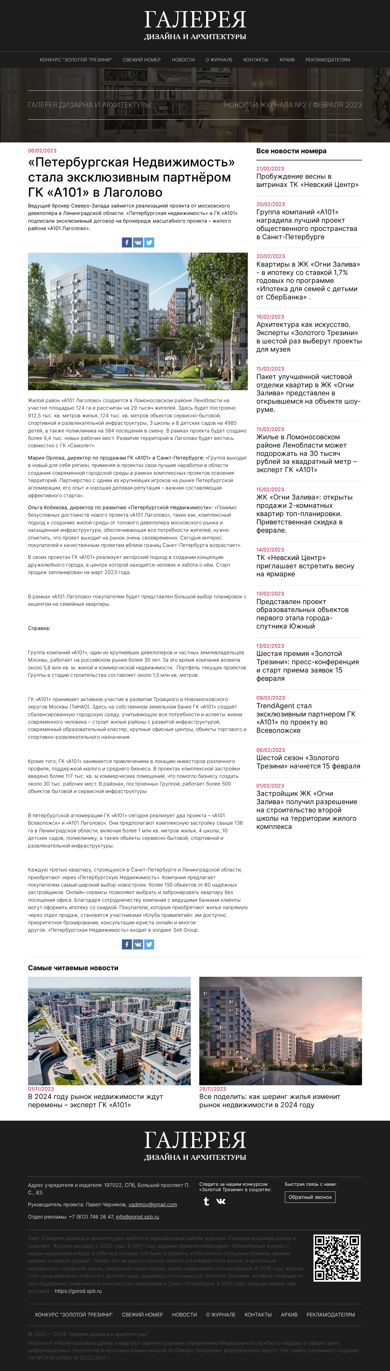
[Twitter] (149, 242)
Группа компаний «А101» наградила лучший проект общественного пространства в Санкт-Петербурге (306, 224)
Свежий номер (142, 60)
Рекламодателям (327, 60)
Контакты (256, 60)
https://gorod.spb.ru (78, 1291)
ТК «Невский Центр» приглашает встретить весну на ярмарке (305, 565)
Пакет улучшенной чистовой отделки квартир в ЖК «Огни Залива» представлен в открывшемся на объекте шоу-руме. (308, 393)
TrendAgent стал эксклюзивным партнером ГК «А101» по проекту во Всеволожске (306, 718)
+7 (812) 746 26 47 (91, 1217)
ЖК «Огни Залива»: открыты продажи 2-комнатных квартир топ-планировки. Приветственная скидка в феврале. (304, 513)
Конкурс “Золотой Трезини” (76, 60)
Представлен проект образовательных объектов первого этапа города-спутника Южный (302, 613)
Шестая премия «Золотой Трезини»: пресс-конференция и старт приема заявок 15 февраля (307, 665)
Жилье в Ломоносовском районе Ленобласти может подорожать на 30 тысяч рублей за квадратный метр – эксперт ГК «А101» (306, 453)
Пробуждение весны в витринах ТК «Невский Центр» (307, 180)
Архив (287, 60)
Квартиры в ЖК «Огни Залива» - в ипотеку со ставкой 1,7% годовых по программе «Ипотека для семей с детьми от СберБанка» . (308, 280)
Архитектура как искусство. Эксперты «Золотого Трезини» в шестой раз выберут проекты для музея (309, 336)
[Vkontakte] (138, 242)
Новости (183, 60)
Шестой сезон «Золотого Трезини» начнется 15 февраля (308, 762)
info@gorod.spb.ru (137, 1217)
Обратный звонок (310, 1197)
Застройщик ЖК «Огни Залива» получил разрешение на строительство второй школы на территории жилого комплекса (306, 809)
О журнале (219, 60)
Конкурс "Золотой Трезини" (74, 1315)
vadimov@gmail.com (152, 1204)
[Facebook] (127, 242)
